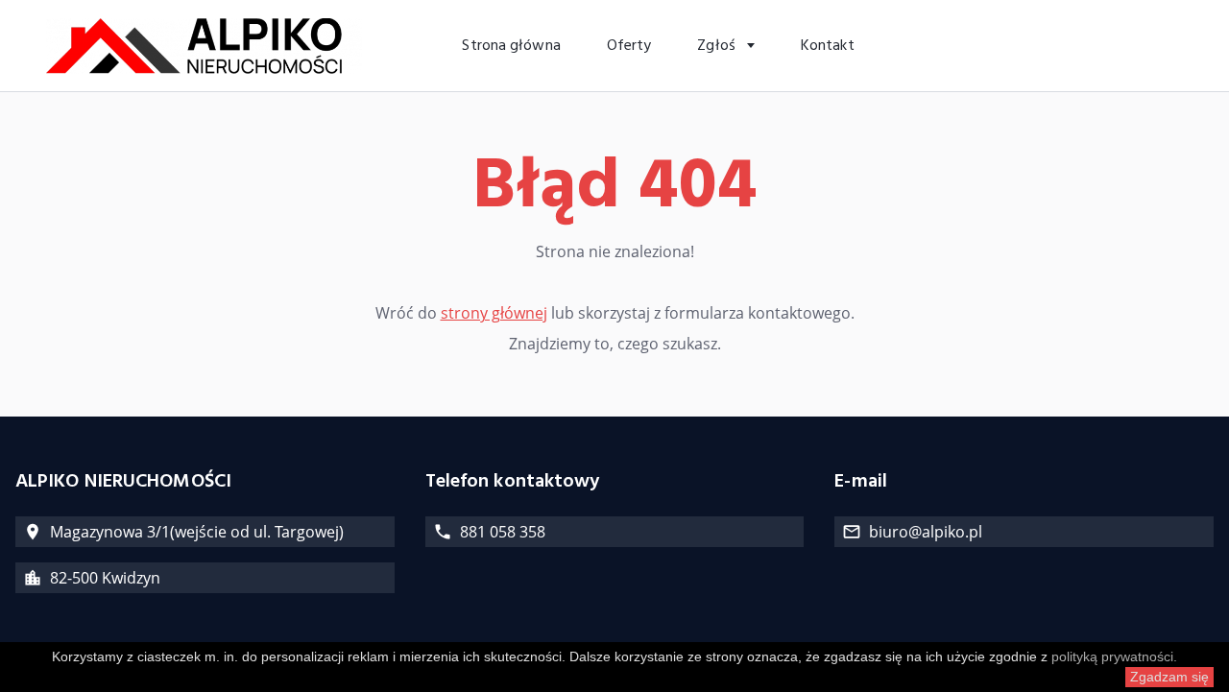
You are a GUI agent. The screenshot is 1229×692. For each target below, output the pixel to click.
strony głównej (494, 312)
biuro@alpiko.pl (925, 531)
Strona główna (511, 46)
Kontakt (828, 46)
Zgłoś (718, 46)
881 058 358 (502, 531)
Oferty (629, 46)
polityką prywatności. (1114, 656)
